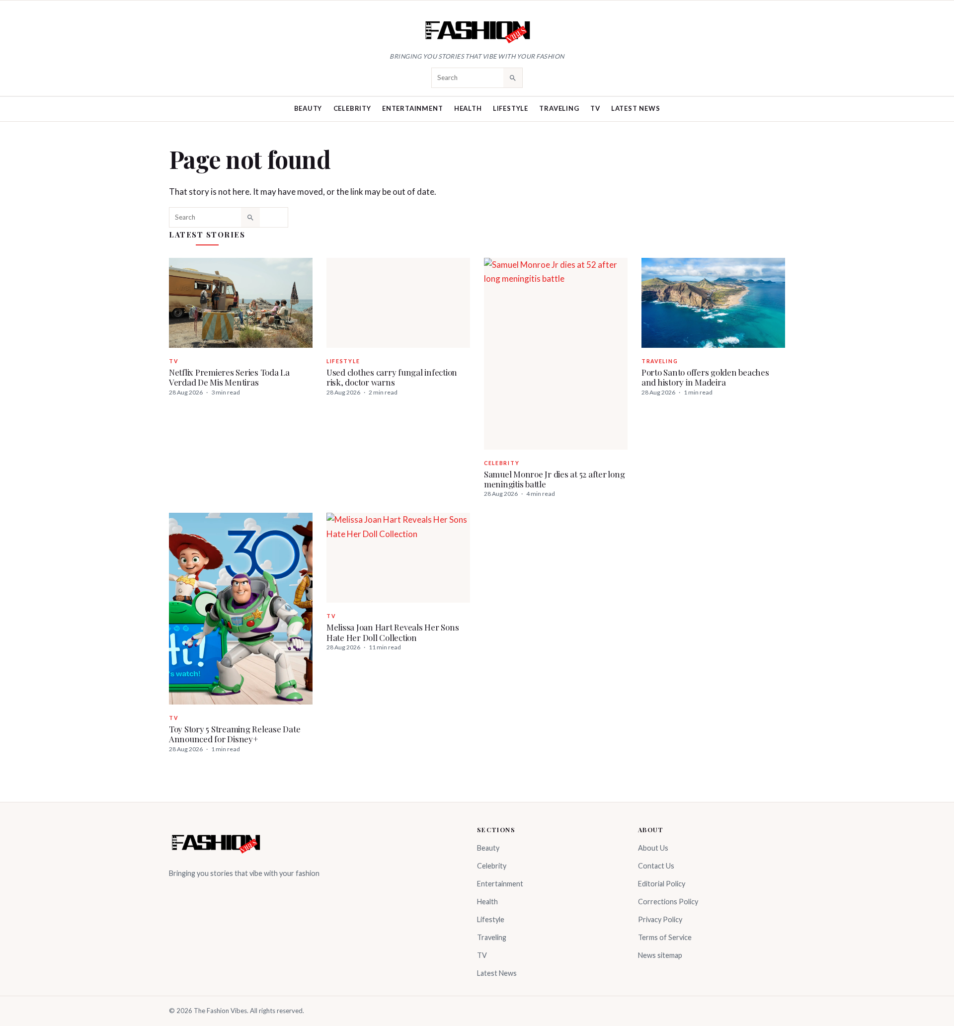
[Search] (512, 77)
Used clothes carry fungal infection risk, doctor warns (391, 377)
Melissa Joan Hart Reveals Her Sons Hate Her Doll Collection (392, 632)
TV (595, 108)
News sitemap (660, 955)
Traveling (559, 108)
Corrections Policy (668, 901)
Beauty (308, 108)
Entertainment (412, 108)
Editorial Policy (661, 883)
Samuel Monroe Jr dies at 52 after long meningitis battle (554, 479)
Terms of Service (665, 937)
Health (468, 108)
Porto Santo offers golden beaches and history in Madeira (705, 377)
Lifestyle (510, 108)
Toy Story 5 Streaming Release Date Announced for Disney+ (234, 733)
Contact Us (656, 866)
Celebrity (352, 108)
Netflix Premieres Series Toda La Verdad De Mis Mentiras (229, 377)
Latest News (635, 108)
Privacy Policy (660, 919)
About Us (653, 848)
